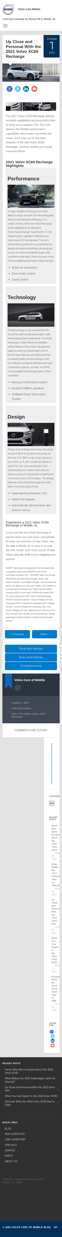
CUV (20, 713)
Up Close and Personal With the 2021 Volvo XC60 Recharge (23, 49)
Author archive (17, 688)
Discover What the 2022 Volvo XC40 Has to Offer (56, 988)
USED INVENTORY (15, 1139)
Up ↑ (57, 1227)
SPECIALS (11, 1145)
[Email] (34, 89)
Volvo (35, 713)
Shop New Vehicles (31, 648)
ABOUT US (11, 1161)
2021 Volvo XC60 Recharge (28, 116)
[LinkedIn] (26, 89)
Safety (27, 713)
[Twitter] (17, 89)
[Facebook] (9, 89)
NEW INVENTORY (15, 1134)
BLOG (8, 1128)
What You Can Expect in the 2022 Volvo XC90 (31, 1096)
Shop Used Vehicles (31, 657)
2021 (14, 713)
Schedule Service (31, 666)
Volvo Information (21, 708)
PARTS (9, 1155)
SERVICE (10, 1150)
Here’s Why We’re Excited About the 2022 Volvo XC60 (55, 837)
